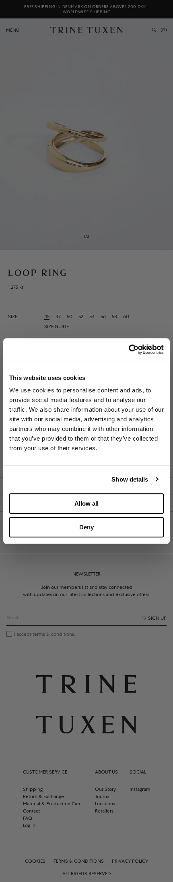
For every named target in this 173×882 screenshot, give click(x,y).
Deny (86, 527)
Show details (129, 479)
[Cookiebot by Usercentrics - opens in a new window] (128, 349)
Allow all (86, 503)
